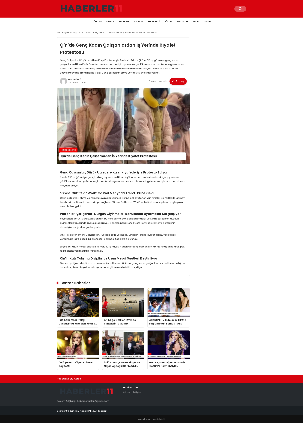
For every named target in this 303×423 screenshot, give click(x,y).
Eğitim (168, 21)
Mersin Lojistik (159, 419)
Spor (196, 21)
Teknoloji (154, 21)
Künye (126, 392)
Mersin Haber (144, 419)
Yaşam (207, 21)
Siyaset (138, 21)
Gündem (97, 21)
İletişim (137, 392)
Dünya (110, 21)
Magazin (182, 21)
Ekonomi (124, 21)
